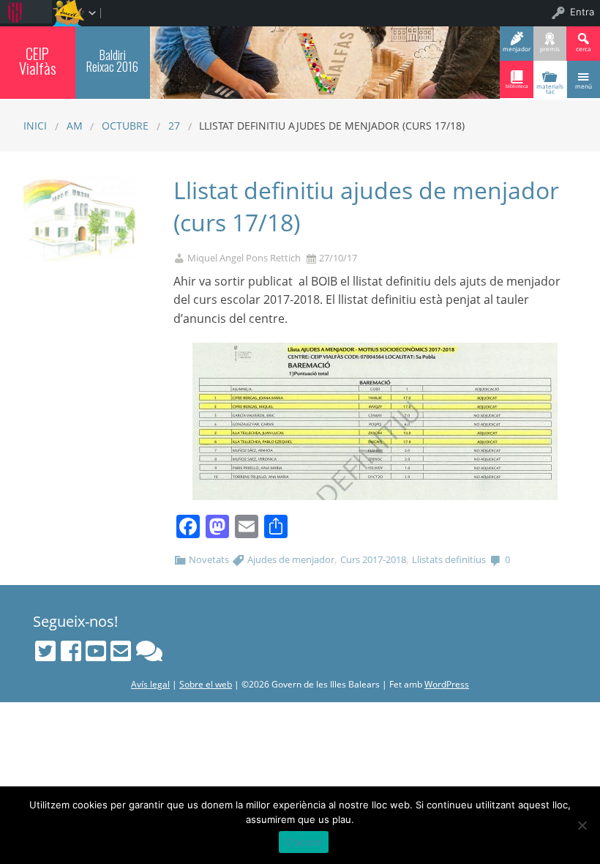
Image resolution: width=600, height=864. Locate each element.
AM (75, 126)
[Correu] (120, 651)
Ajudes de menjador (290, 559)
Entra (582, 12)
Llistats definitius (449, 559)
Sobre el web (205, 684)
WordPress (446, 684)
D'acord (304, 842)
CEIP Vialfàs (37, 61)
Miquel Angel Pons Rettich (244, 258)
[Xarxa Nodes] (149, 651)
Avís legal (150, 684)
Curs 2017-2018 (373, 559)
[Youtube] (96, 651)
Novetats (209, 559)
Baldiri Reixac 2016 (112, 60)
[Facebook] (71, 651)
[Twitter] (45, 651)
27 (174, 126)
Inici (35, 126)
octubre (125, 126)
